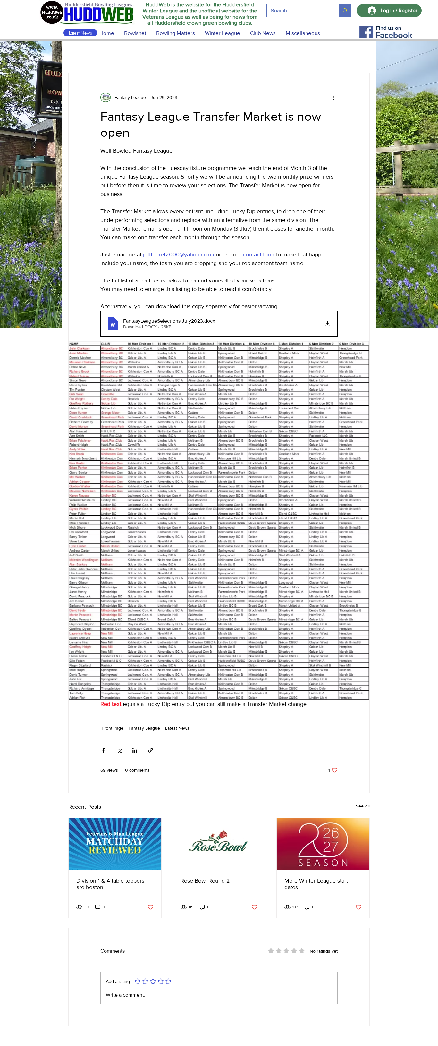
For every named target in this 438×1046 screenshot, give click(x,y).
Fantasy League (144, 728)
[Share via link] (150, 750)
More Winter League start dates (316, 884)
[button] (175, 32)
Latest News (177, 728)
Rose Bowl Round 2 (205, 881)
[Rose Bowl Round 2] (219, 844)
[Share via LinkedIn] (135, 750)
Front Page (112, 728)
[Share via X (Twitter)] (119, 750)
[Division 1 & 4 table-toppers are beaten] (115, 844)
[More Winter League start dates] (323, 844)
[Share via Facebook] (103, 750)
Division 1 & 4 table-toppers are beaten (110, 884)
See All (363, 805)
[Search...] (345, 10)
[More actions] (334, 97)
